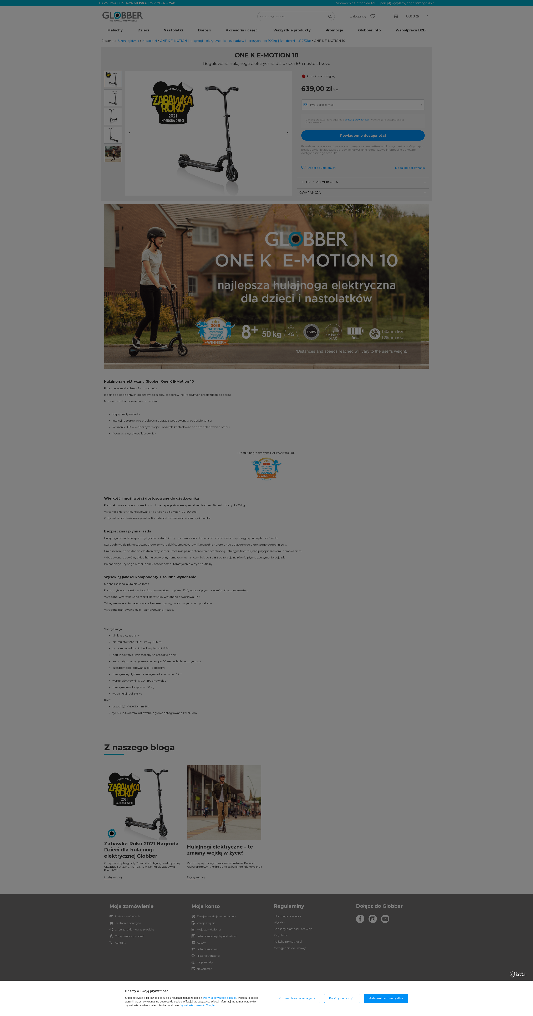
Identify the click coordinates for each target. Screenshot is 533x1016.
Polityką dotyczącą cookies (219, 997)
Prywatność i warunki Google (196, 1005)
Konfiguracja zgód (342, 998)
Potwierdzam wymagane (296, 998)
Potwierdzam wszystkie (386, 998)
